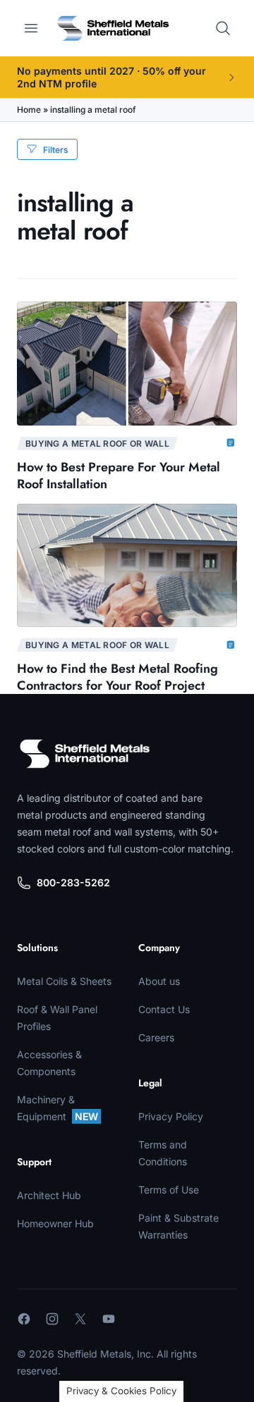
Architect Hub (49, 1195)
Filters (55, 149)
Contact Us (164, 1009)
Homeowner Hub (55, 1223)
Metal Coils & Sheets (64, 981)
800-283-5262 (73, 882)
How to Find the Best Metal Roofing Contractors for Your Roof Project (117, 677)
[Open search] (223, 28)
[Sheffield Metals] (84, 754)
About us (159, 981)
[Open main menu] (31, 28)
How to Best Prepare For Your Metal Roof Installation (118, 475)
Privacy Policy (170, 1116)
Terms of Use (168, 1190)
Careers (156, 1037)
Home (29, 109)
